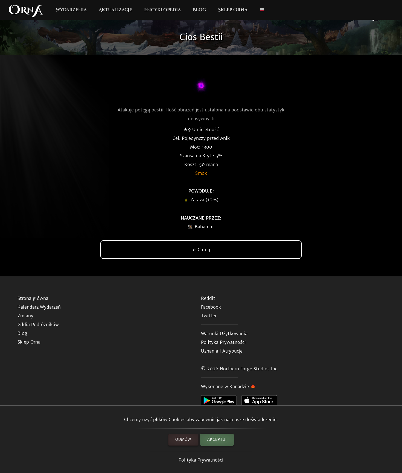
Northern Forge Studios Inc (248, 368)
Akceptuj (217, 439)
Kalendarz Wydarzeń (39, 307)
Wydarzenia (71, 10)
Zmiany (25, 315)
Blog (199, 10)
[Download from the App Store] (261, 402)
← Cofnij (201, 249)
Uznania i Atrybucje (222, 351)
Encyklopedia (162, 10)
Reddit (208, 298)
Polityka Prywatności (201, 460)
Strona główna (33, 298)
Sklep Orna (232, 10)
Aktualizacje (115, 10)
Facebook (211, 307)
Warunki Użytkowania (224, 333)
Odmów (183, 439)
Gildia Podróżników (38, 324)
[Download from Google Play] (221, 402)
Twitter (209, 315)
